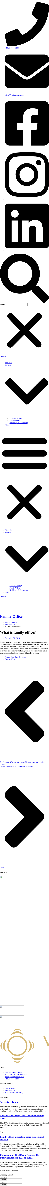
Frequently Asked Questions (15, 657)
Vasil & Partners (11, 622)
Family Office (15, 421)
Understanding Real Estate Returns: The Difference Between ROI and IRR (20, 1156)
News (7, 425)
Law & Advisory (16, 418)
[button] (24, 278)
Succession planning (10, 1102)
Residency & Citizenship (19, 423)
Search (2, 304)
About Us (8, 363)
